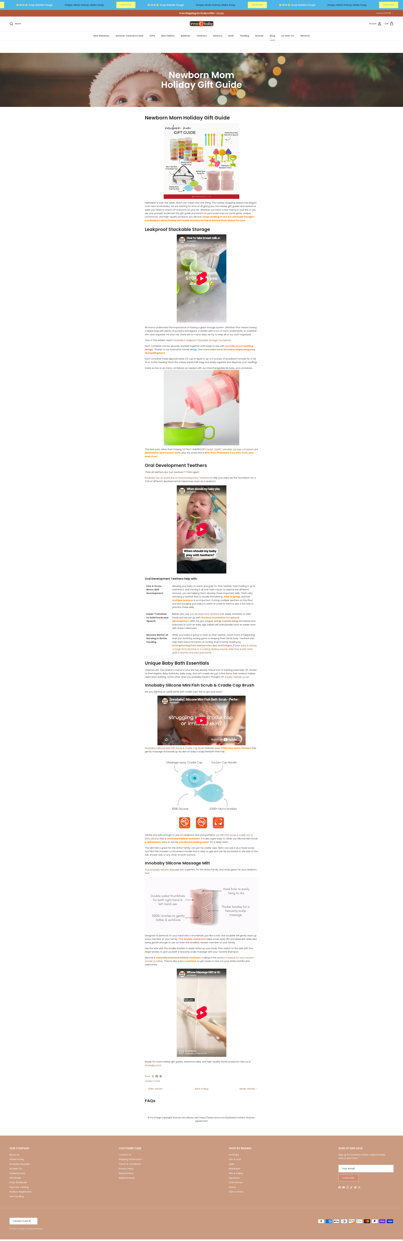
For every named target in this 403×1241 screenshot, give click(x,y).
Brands (259, 35)
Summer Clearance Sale (129, 35)
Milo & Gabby (236, 1173)
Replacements (127, 1177)
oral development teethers (204, 614)
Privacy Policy (126, 1168)
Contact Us (125, 1154)
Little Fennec (236, 1182)
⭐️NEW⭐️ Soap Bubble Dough (34, 5)
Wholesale (15, 1177)
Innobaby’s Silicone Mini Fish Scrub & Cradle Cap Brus (174, 748)
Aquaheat (234, 1177)
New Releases (101, 35)
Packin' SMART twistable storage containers (230, 449)
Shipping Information (130, 1159)
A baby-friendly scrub (237, 677)
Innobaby (234, 1154)
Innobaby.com (153, 1065)
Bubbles (185, 35)
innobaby (21, 1228)
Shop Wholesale (18, 1182)
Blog (272, 35)
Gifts (152, 35)
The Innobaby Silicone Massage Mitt (164, 869)
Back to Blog (201, 1088)
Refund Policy (126, 1173)
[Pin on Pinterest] (160, 1076)
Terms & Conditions (130, 1164)
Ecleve (232, 1187)
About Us (14, 1154)
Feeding (244, 35)
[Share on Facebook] (157, 1076)
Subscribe (349, 1178)
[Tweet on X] (153, 1076)
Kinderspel (234, 1168)
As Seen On (287, 35)
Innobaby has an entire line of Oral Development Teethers (177, 477)
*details (220, 13)
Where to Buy (16, 1159)
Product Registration (20, 1191)
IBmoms (305, 35)
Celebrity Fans (17, 1173)
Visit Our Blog (16, 1196)
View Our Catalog (19, 1187)
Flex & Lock (235, 1159)
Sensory (217, 35)
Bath (231, 35)
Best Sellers (168, 35)
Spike (232, 1164)
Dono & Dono (236, 1191)
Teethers (201, 35)
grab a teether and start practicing (191, 652)
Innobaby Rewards (19, 1164)
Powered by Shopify (34, 1228)
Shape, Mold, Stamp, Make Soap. (84, 5)
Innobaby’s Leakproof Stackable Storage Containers (201, 340)
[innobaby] (201, 24)
